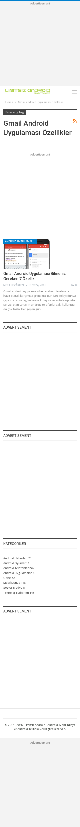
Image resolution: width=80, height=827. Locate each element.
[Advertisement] (40, 46)
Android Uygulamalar (20, 241)
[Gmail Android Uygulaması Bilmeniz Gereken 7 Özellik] (26, 254)
